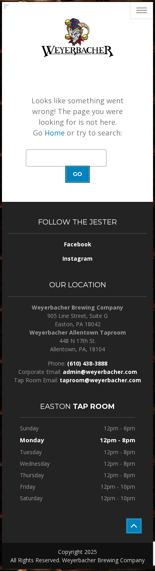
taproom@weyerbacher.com (100, 380)
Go (77, 174)
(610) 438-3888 (87, 363)
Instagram (77, 258)
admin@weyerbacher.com (100, 372)
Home (55, 132)
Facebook (77, 244)
